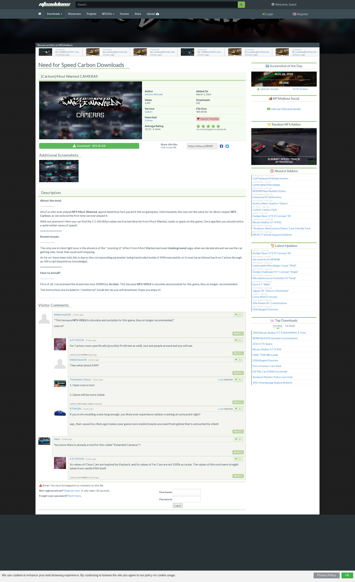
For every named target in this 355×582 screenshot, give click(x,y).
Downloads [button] (53, 13)
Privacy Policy (326, 575)
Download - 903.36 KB (91, 145)
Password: (165, 499)
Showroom (74, 13)
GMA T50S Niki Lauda (265, 354)
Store (138, 13)
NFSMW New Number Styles (269, 191)
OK (347, 575)
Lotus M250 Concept (265, 296)
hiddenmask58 (62, 314)
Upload (151, 13)
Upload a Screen (269, 88)
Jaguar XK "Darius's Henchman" (271, 290)
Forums (124, 13)
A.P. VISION (77, 340)
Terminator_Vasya (80, 379)
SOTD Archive (300, 88)
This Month (290, 326)
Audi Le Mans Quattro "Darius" (270, 203)
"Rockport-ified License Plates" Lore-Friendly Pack (281, 228)
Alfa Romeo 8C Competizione (270, 303)
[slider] (208, 126)
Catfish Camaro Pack (265, 209)
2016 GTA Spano (263, 343)
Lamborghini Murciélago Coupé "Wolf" (274, 265)
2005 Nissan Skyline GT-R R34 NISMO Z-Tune (279, 332)
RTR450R (75, 408)
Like (239, 314)
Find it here (74, 495)
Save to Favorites (209, 118)
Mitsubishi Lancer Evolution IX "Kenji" (274, 278)
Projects (91, 13)
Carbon (149, 111)
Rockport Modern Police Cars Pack (273, 377)
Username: (165, 492)
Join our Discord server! (286, 109)
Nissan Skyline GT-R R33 (267, 222)
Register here (72, 490)
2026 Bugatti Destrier (265, 309)
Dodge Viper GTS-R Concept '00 (272, 215)
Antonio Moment (154, 94)
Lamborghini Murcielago (266, 184)
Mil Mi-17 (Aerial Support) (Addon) (272, 234)
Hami (57, 439)
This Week (277, 326)
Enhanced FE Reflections (267, 197)
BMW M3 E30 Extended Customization (275, 338)
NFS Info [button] (107, 13)
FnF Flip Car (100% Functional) (270, 371)
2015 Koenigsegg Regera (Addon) (272, 382)
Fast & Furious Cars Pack (267, 365)
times (149, 120)
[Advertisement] (284, 419)
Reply (239, 333)
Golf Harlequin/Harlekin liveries (270, 178)
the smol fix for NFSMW (266, 259)
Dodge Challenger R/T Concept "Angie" (275, 271)
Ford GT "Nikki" (261, 284)
